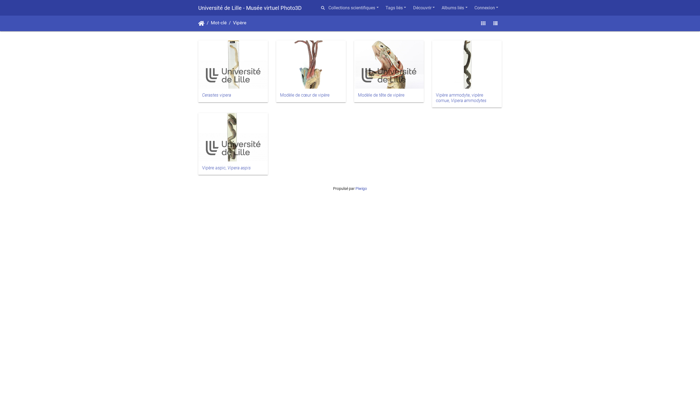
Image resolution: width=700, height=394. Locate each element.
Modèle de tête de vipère (381, 95)
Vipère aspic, (226, 167)
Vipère (239, 22)
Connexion (484, 7)
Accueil (201, 23)
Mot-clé (219, 22)
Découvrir (422, 7)
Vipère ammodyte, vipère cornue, (461, 97)
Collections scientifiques (351, 7)
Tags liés (394, 7)
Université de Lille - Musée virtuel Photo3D (250, 8)
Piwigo (361, 188)
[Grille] (483, 23)
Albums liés (453, 7)
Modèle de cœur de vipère (304, 95)
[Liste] (495, 23)
